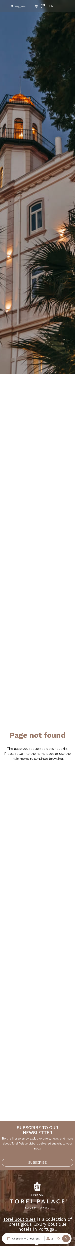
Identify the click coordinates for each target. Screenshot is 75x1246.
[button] (66, 1238)
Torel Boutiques (19, 1219)
